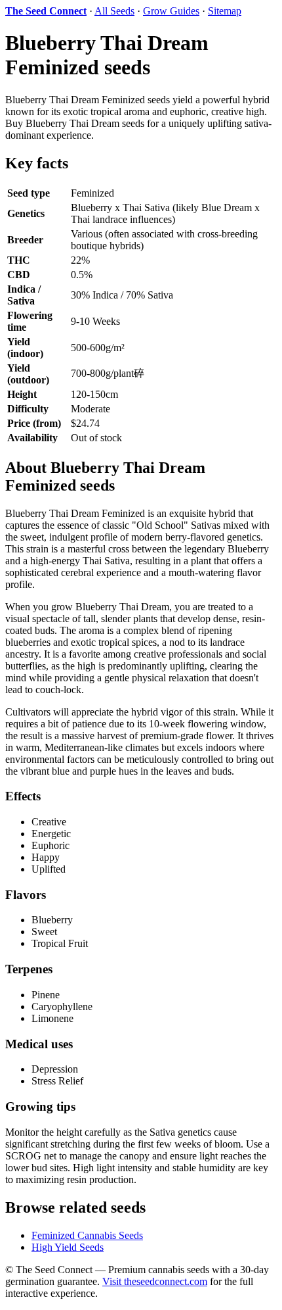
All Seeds (114, 10)
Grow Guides (171, 10)
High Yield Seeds (67, 1247)
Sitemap (224, 10)
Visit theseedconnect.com (154, 1281)
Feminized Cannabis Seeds (87, 1235)
